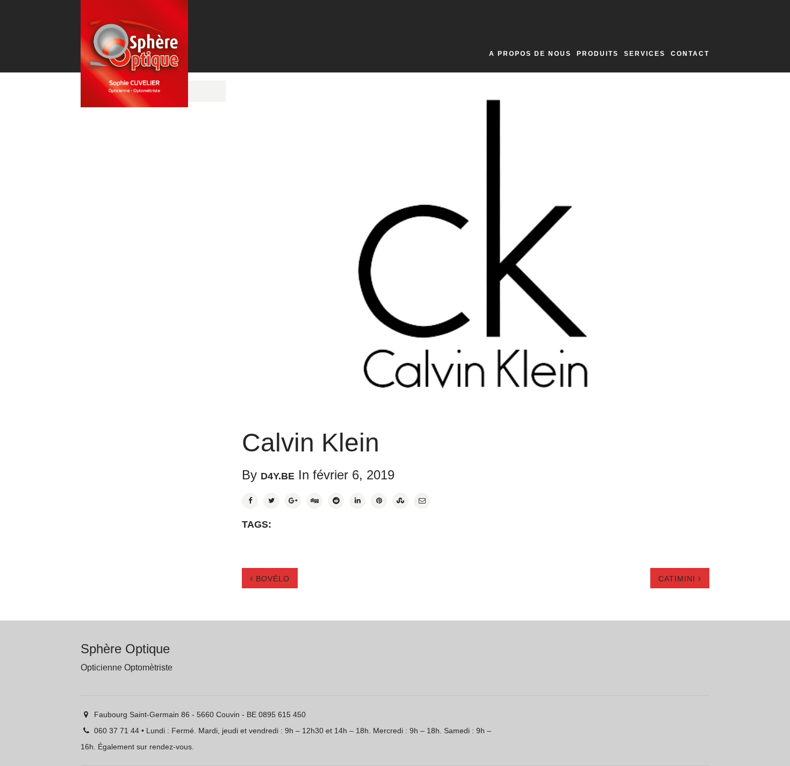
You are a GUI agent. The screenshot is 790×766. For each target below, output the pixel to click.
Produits (598, 53)
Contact (690, 53)
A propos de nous (530, 53)
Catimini (678, 578)
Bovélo (271, 578)
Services (644, 53)
